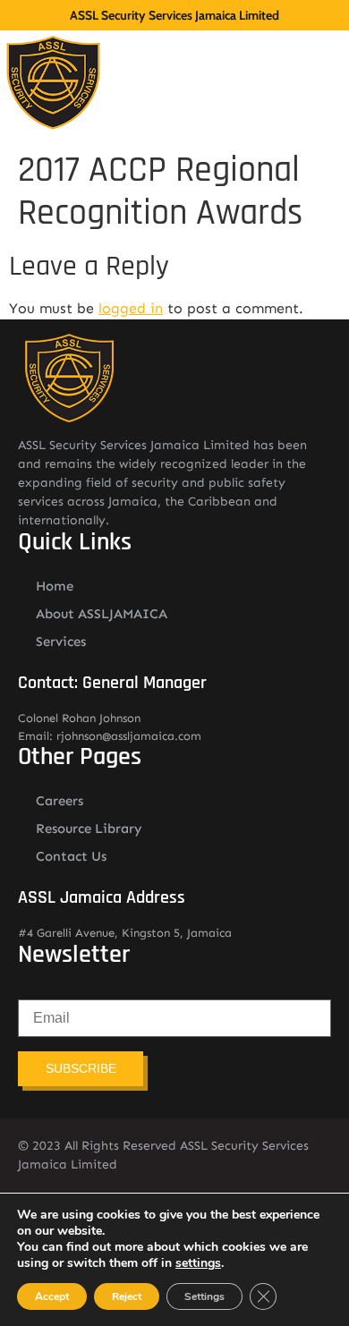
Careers (59, 801)
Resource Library (89, 828)
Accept (52, 1296)
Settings (204, 1296)
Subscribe (81, 1068)
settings (198, 1263)
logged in (130, 308)
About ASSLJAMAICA (101, 614)
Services (61, 641)
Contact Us (71, 856)
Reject (126, 1296)
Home (54, 586)
